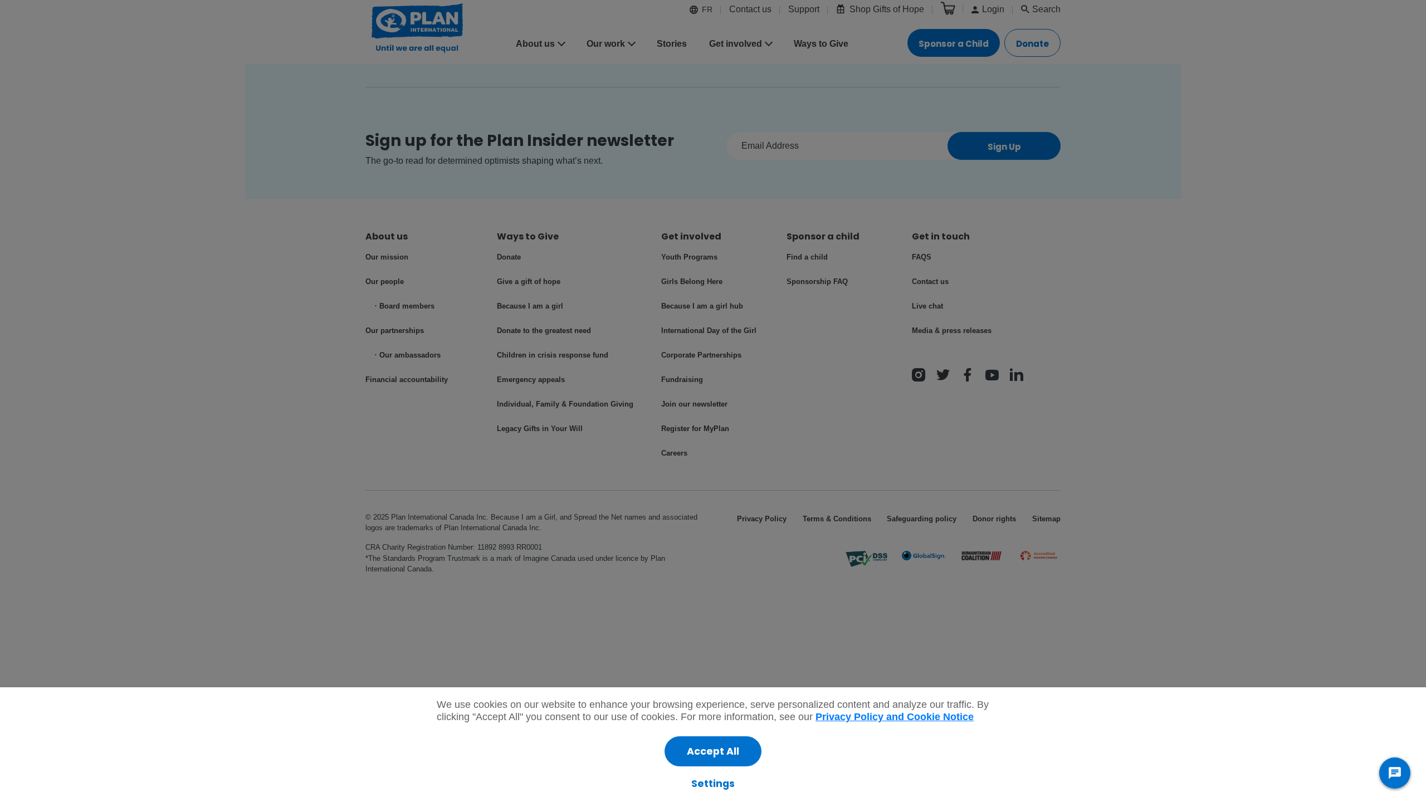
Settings (713, 783)
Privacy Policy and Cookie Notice (894, 716)
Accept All (713, 751)
